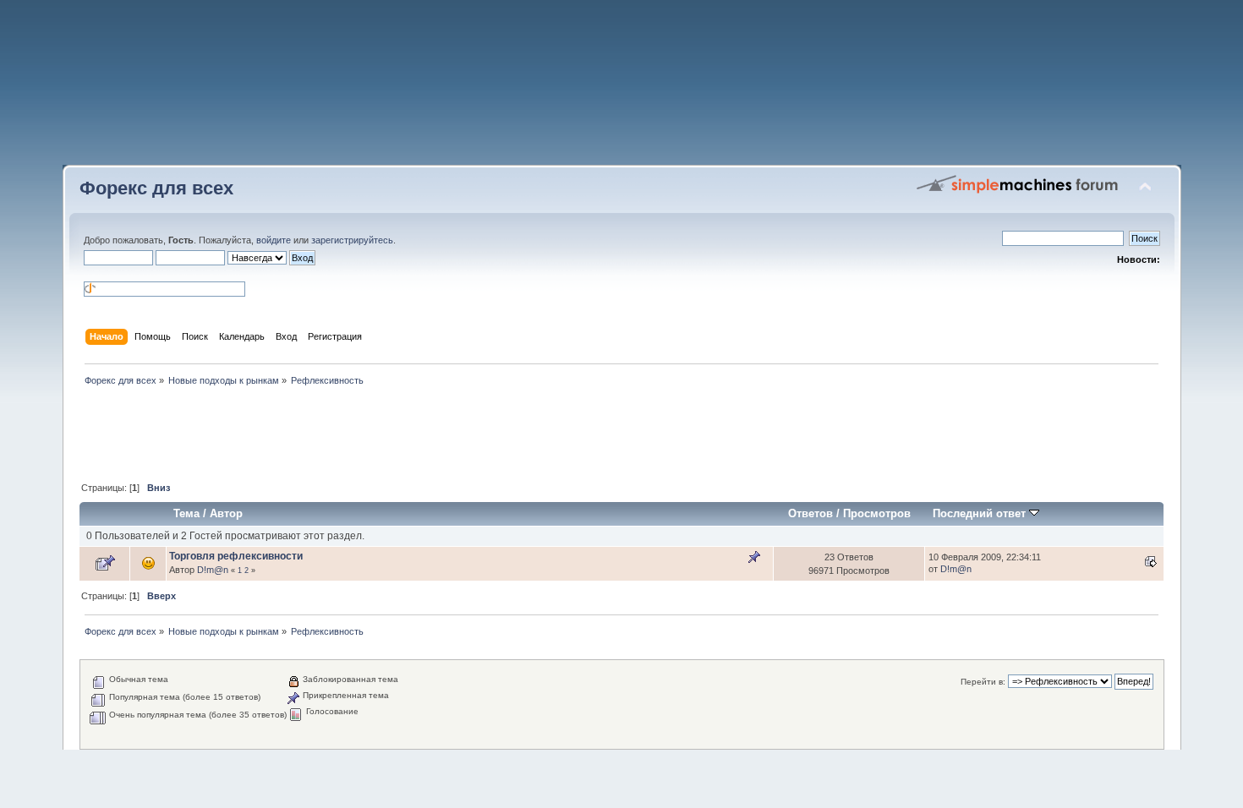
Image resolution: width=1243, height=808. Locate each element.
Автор (226, 513)
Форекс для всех (156, 188)
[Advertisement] (621, 89)
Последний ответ (981, 513)
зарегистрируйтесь (352, 240)
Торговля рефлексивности (236, 556)
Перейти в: (983, 681)
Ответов (810, 513)
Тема (186, 513)
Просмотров (877, 513)
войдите (273, 240)
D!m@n (212, 570)
